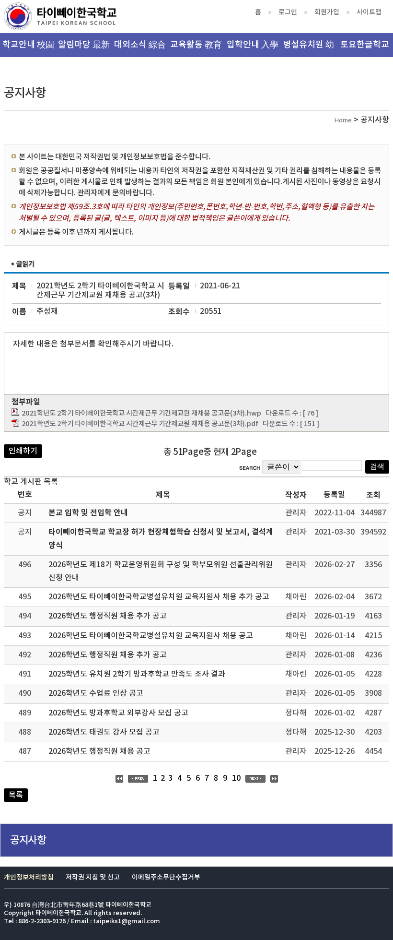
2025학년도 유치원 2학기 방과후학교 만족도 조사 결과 (136, 674)
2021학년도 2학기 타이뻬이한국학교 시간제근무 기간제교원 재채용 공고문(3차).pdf (140, 424)
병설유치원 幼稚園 (308, 48)
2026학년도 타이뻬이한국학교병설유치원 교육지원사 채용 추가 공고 (158, 597)
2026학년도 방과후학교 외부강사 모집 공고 (118, 713)
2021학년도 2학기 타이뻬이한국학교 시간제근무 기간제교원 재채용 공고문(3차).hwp (141, 413)
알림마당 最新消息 (84, 48)
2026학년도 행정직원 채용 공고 (99, 751)
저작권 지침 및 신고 (93, 877)
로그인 (287, 12)
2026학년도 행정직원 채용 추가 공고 (107, 616)
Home (343, 120)
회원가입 (326, 12)
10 (236, 778)
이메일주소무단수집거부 (166, 877)
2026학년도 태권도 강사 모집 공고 (104, 732)
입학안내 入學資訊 (252, 48)
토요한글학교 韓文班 (364, 48)
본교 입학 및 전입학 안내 (88, 513)
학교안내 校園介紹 (28, 48)
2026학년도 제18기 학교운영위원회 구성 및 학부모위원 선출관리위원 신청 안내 (160, 571)
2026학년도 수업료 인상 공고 (95, 693)
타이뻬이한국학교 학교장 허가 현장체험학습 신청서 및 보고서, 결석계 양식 (160, 538)
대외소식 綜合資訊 (140, 48)
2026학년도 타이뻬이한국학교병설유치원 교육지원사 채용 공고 (150, 635)
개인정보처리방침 (29, 877)
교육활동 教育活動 (196, 48)
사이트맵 (369, 12)
